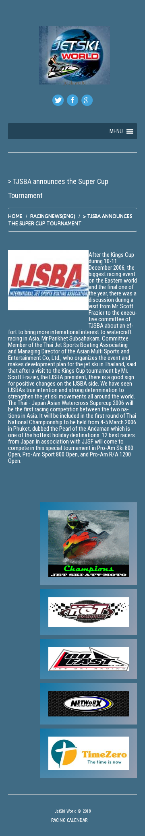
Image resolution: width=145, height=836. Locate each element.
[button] (116, 131)
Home (15, 216)
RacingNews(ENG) (52, 216)
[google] (87, 100)
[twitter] (58, 100)
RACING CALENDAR (69, 820)
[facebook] (72, 100)
